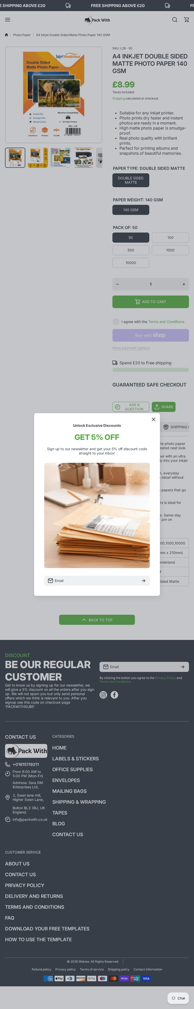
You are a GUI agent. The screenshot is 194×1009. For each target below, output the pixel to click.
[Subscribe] (143, 581)
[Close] (153, 419)
